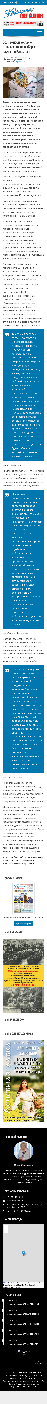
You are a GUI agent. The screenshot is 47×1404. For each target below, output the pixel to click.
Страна (26, 863)
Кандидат (19, 860)
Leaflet (7, 1283)
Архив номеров (23, 923)
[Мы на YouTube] (42, 2)
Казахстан (8, 860)
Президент (8, 863)
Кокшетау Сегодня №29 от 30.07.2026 (23, 1334)
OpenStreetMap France (11, 1287)
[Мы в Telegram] (36, 2)
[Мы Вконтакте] (32, 2)
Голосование (37, 857)
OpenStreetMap (18, 1283)
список (18, 863)
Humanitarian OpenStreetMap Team (16, 1285)
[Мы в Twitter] (25, 2)
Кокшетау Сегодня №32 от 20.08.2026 (23, 1303)
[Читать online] (23, 898)
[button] (23, 1253)
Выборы (14, 857)
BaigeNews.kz (20, 62)
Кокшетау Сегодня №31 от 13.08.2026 (23, 1314)
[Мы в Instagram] (28, 2)
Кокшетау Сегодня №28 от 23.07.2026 (23, 1343)
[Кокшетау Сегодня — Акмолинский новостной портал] (23, 13)
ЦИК (33, 863)
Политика (29, 860)
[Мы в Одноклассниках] (39, 2)
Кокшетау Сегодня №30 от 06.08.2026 (23, 1323)
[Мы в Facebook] (22, 2)
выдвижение (25, 857)
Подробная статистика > (38, 1362)
